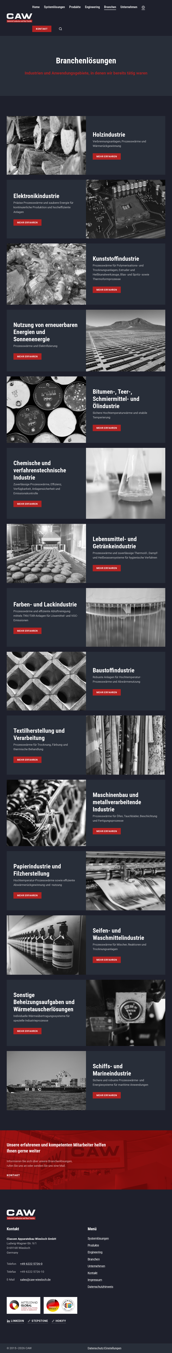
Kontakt (42, 28)
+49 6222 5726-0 (31, 1263)
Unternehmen (96, 1266)
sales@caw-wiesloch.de (35, 1279)
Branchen (110, 7)
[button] (143, 7)
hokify (61, 1320)
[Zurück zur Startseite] (19, 18)
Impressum (95, 1280)
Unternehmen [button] (128, 7)
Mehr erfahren (106, 156)
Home (36, 7)
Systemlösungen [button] (54, 7)
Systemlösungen (98, 1238)
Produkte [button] (75, 7)
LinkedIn (17, 1320)
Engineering (95, 1252)
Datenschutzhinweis (100, 1286)
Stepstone (40, 1320)
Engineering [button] (92, 7)
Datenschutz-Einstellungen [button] (104, 1348)
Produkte (93, 1245)
